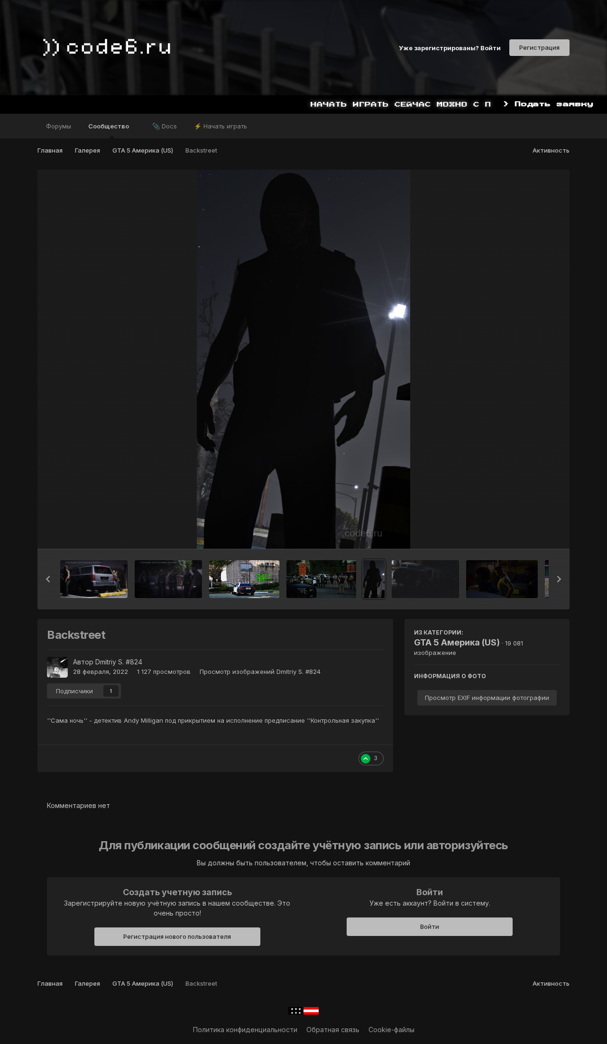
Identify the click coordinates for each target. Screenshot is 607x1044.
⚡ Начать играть (220, 126)
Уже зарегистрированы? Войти (450, 47)
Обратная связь (332, 1030)
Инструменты (527, 532)
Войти (429, 926)
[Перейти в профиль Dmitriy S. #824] (57, 667)
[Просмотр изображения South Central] (244, 579)
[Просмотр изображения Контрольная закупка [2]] (94, 579)
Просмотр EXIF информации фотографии (487, 697)
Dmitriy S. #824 (118, 662)
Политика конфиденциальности (245, 1030)
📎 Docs (164, 126)
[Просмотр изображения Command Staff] (502, 579)
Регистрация (539, 47)
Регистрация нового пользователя (177, 936)
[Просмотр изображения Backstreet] (374, 579)
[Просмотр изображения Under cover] (426, 579)
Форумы (58, 126)
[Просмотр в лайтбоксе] (303, 359)
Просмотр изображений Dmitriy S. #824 (260, 671)
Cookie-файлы (391, 1030)
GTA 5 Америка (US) (457, 642)
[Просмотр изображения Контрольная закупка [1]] (168, 579)
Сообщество (109, 126)
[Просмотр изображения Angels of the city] (321, 579)
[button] (47, 579)
